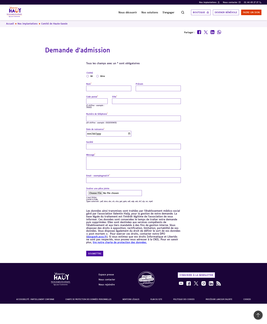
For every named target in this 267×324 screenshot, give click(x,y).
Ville (114, 97)
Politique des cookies (184, 299)
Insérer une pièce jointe (97, 188)
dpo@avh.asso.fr (97, 236)
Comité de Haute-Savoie (54, 23)
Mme (102, 76)
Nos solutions (149, 12)
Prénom (139, 84)
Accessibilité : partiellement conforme (35, 299)
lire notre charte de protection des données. (120, 242)
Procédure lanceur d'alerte (219, 299)
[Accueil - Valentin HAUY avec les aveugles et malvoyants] (14, 12)
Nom (89, 84)
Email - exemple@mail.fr (98, 176)
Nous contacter (230, 2)
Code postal (92, 97)
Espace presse (106, 274)
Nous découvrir (127, 12)
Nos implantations (208, 2)
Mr (91, 76)
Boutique (199, 12)
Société (89, 142)
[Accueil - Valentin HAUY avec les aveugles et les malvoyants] (60, 279)
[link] (146, 279)
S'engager (168, 12)
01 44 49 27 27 (251, 2)
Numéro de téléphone (97, 114)
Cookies (247, 299)
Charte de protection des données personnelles (88, 299)
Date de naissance (95, 129)
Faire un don (251, 12)
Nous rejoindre (107, 284)
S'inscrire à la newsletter (196, 275)
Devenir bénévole (226, 12)
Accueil (10, 23)
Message (90, 155)
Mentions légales (131, 299)
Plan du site (156, 299)
